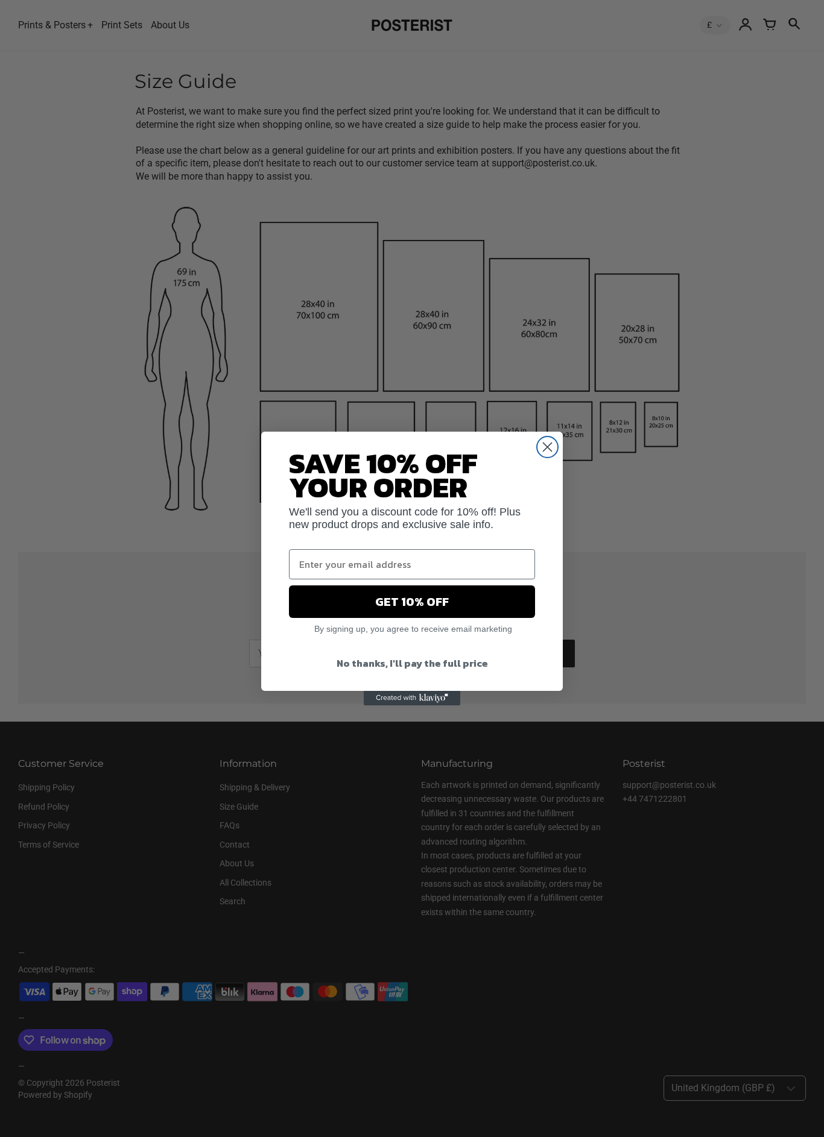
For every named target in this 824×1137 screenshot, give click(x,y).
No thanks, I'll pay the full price (412, 663)
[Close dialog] (547, 447)
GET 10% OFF (412, 602)
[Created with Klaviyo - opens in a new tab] (412, 698)
